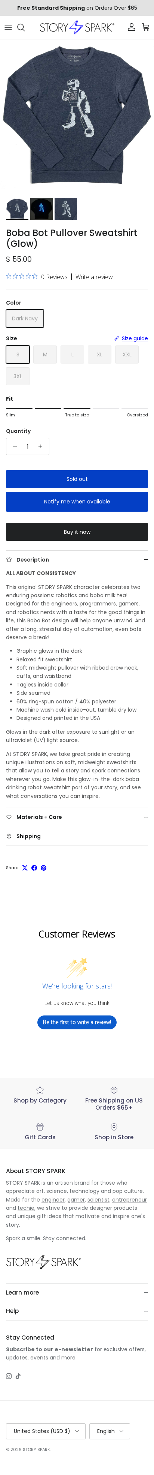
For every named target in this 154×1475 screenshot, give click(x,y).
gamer (76, 1199)
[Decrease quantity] (12, 446)
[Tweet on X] (25, 868)
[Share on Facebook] (34, 868)
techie (26, 1208)
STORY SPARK (36, 1449)
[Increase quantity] (42, 446)
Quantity (18, 431)
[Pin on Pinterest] (43, 868)
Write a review (94, 276)
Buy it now (77, 532)
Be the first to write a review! (77, 1022)
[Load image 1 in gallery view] (77, 116)
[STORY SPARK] (77, 27)
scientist (98, 1199)
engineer (53, 1199)
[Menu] (8, 27)
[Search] (24, 27)
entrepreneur (129, 1199)
